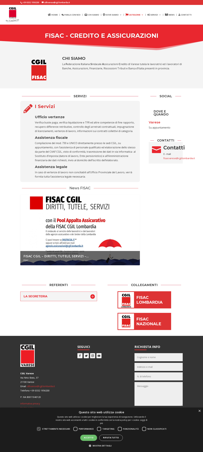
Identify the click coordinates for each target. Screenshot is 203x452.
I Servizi (45, 106)
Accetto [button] (88, 437)
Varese (154, 122)
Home (54, 15)
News (171, 15)
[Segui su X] (86, 355)
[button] (101, 445)
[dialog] (101, 430)
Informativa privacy (30, 403)
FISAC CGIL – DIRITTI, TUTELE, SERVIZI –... (56, 256)
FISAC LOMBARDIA (149, 300)
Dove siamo (112, 15)
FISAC (25, 260)
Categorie (134, 15)
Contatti (186, 15)
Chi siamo (93, 15)
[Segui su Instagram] (92, 355)
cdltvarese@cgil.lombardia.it (40, 386)
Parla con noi (72, 15)
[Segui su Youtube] (99, 355)
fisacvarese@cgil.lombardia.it (179, 158)
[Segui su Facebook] (79, 355)
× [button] (199, 411)
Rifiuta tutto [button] (111, 437)
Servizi (154, 15)
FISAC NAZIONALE (148, 321)
